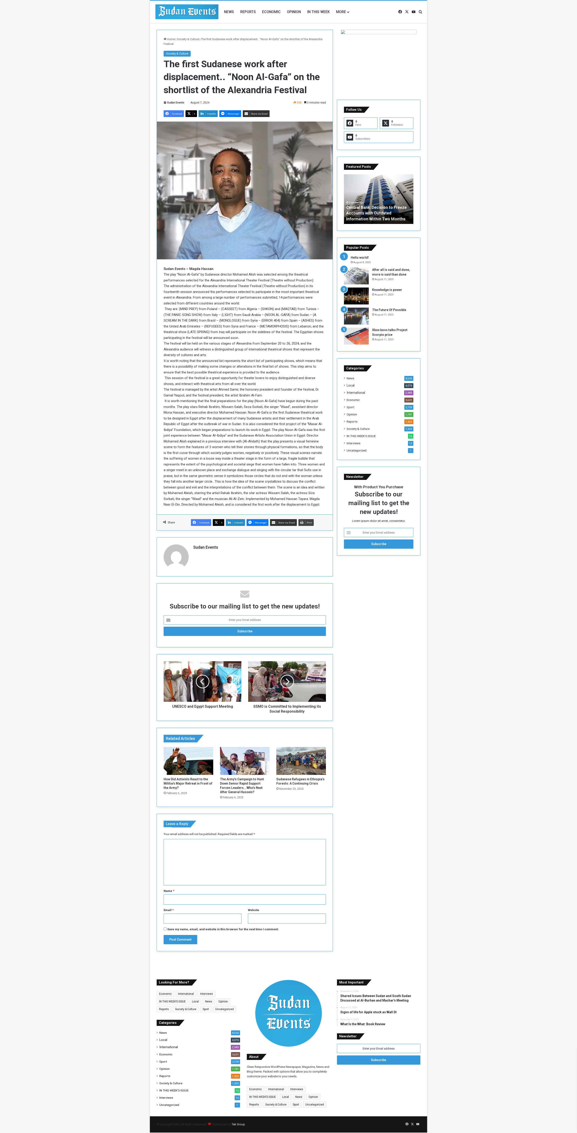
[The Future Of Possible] (356, 316)
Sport (350, 407)
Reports (248, 12)
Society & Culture (188, 39)
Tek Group (238, 1124)
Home (170, 39)
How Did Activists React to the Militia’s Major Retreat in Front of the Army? (188, 783)
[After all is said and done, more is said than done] (356, 275)
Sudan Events (175, 102)
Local (351, 385)
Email (169, 910)
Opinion (294, 12)
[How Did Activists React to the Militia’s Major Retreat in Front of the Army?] (188, 761)
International (356, 392)
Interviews (353, 443)
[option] (378, 199)
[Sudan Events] (187, 12)
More (341, 12)
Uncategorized (356, 450)
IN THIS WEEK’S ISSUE (361, 436)
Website (253, 910)
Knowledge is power (387, 290)
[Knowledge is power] (356, 296)
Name (169, 891)
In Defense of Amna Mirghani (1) (375, 218)
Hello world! (360, 257)
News (229, 12)
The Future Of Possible (389, 310)
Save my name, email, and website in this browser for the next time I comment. (223, 929)
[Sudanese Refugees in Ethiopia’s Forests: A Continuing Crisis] (301, 761)
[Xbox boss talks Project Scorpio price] (356, 336)
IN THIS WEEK (318, 12)
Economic (271, 12)
